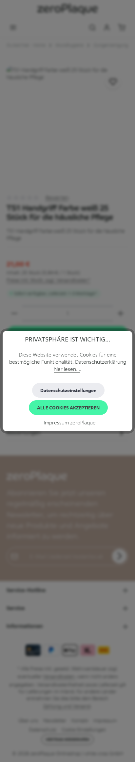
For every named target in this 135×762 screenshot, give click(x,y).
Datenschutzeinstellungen (68, 390)
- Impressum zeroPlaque (68, 422)
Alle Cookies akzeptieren (68, 408)
